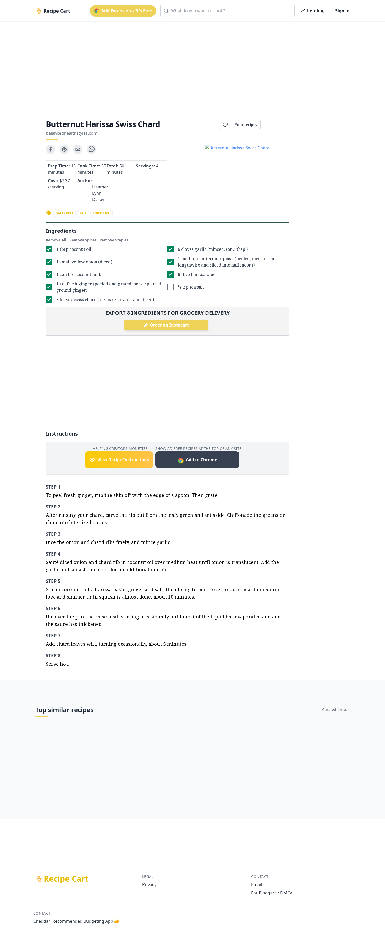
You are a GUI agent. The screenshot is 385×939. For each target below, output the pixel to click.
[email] (77, 149)
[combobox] (227, 10)
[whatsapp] (91, 149)
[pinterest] (64, 149)
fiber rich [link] (102, 213)
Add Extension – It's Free (126, 11)
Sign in (342, 11)
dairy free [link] (65, 213)
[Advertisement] (190, 66)
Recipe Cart (66, 878)
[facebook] (50, 149)
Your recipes (246, 124)
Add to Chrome (201, 460)
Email (256, 884)
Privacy (149, 884)
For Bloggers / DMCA (272, 893)
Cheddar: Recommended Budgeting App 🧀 (76, 921)
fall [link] (83, 213)
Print (277, 125)
